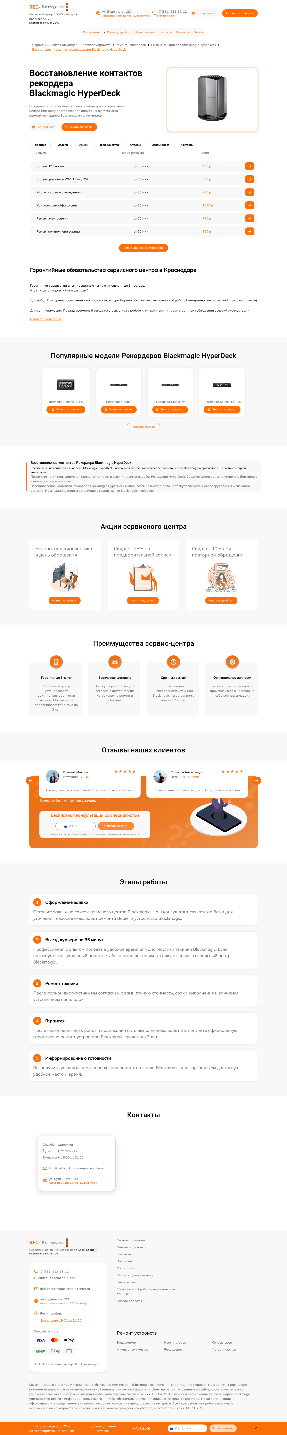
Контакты (182, 32)
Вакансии (165, 32)
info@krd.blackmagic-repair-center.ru (76, 1168)
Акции (83, 145)
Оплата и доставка (131, 1247)
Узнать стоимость (81, 127)
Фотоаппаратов (224, 1349)
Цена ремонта (144, 32)
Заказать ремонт (67, 409)
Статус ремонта (207, 13)
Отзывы (199, 32)
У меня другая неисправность (144, 247)
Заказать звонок (241, 13)
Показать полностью (46, 319)
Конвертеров (222, 1342)
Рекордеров (173, 1349)
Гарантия (40, 145)
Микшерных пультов (132, 1349)
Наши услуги (126, 1282)
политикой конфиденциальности (123, 834)
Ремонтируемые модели (135, 1275)
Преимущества (109, 145)
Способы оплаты (129, 1301)
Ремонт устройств (118, 32)
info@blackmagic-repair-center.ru (65, 1289)
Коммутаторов (175, 1342)
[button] (30, 781)
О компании (91, 32)
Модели (62, 145)
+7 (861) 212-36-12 (172, 11)
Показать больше (143, 426)
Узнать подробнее (64, 600)
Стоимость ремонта (131, 1240)
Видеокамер (126, 1342)
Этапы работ (160, 145)
